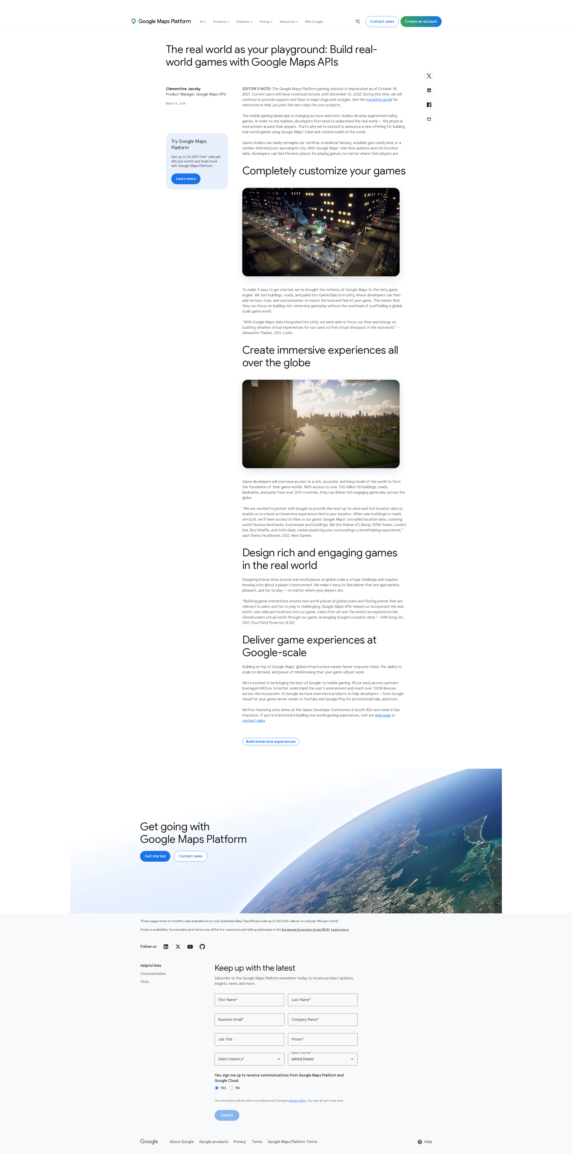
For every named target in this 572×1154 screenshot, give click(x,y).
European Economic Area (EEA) (305, 930)
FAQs (144, 982)
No (238, 1088)
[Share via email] (429, 119)
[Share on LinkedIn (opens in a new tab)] (429, 90)
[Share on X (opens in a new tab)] (429, 75)
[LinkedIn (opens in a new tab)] (166, 946)
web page (383, 715)
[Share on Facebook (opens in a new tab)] (429, 104)
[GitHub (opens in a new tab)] (202, 946)
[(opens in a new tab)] (149, 1142)
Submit (227, 1115)
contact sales (253, 721)
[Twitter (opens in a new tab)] (178, 946)
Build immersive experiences (271, 741)
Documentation (153, 974)
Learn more (340, 930)
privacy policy (297, 1100)
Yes (223, 1088)
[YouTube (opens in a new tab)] (190, 946)
